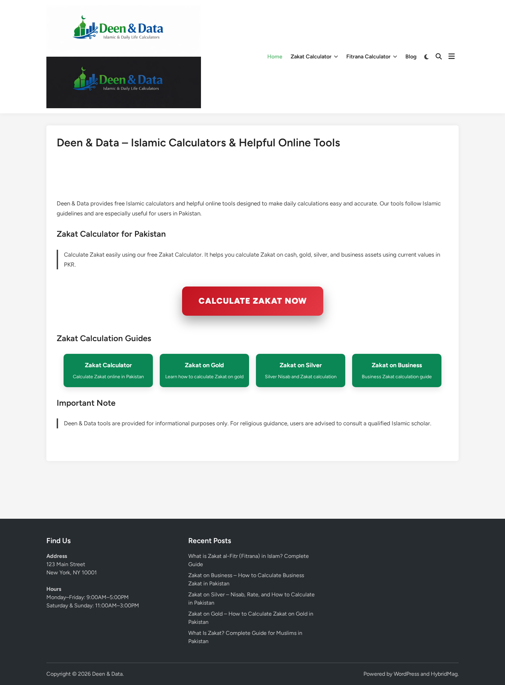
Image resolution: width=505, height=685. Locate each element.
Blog (411, 56)
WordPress (406, 674)
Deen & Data (107, 674)
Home (274, 56)
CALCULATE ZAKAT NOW (253, 301)
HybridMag (444, 674)
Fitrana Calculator (368, 56)
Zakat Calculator (311, 56)
